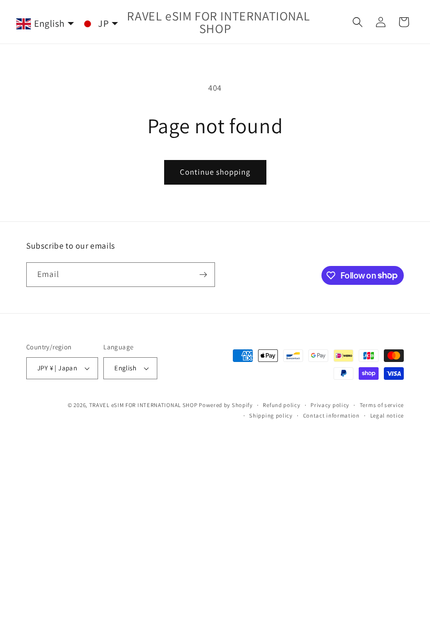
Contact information (331, 415)
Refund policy (281, 405)
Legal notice (387, 415)
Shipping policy (271, 415)
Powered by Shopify (226, 405)
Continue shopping (215, 172)
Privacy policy (329, 405)
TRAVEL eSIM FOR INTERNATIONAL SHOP (143, 405)
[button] (357, 22)
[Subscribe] (202, 274)
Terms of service (382, 405)
